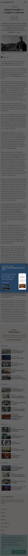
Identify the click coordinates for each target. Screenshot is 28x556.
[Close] (26, 265)
